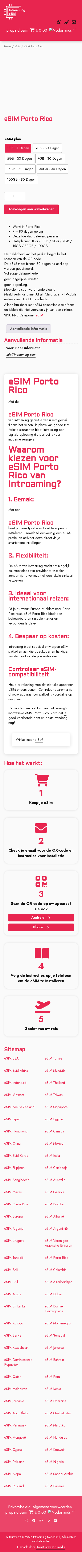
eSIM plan (13, 139)
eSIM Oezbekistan (58, 1413)
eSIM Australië (55, 1180)
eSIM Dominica (55, 1401)
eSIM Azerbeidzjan (58, 1282)
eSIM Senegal (55, 1335)
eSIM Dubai (53, 1294)
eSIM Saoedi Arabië (59, 1474)
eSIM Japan (12, 1119)
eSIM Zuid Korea (16, 1155)
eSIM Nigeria (54, 1461)
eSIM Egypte (54, 1119)
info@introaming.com (21, 354)
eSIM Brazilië (54, 1204)
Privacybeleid (19, 1507)
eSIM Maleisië (55, 1070)
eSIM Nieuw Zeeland (19, 1107)
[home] (14, 11)
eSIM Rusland (14, 1486)
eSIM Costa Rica (16, 1204)
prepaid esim (17, 30)
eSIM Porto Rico (56, 1257)
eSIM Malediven (15, 1388)
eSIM (18, 46)
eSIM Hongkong (16, 1131)
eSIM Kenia (53, 1388)
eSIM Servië (12, 1335)
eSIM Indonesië (15, 1082)
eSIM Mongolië (15, 1437)
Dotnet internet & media (50, 1547)
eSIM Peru (52, 1376)
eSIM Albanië (54, 1216)
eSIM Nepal (12, 1474)
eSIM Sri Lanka (14, 1306)
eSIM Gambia (54, 1192)
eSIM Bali (11, 1269)
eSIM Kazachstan (16, 1347)
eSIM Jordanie (14, 1401)
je (65, 713)
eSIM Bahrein (54, 1359)
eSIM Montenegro (58, 1323)
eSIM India (52, 1155)
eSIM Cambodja (56, 1167)
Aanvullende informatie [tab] (28, 328)
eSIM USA (11, 1058)
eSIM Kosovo (13, 1323)
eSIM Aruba (12, 1294)
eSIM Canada (54, 1131)
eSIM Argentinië (56, 1228)
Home (7, 46)
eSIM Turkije (53, 1058)
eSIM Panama (54, 1486)
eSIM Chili (11, 1282)
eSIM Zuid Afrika (16, 1070)
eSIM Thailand (55, 1082)
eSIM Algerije (14, 1228)
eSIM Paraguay (15, 1425)
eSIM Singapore (56, 1107)
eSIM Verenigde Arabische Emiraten (58, 1243)
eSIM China (12, 1143)
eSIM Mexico (54, 1143)
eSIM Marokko (55, 1425)
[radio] (18, 148)
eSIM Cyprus (13, 1449)
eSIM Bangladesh (16, 1180)
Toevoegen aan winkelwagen (31, 209)
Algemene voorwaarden (52, 1507)
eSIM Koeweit (55, 1449)
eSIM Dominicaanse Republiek (18, 1362)
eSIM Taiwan (54, 1094)
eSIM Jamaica (54, 1347)
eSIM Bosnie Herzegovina (54, 1309)
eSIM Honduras (56, 1437)
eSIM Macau (13, 1192)
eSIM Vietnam (14, 1094)
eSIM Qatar (12, 1376)
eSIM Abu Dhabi (16, 1413)
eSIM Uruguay (14, 1240)
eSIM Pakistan (14, 1461)
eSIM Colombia (55, 1269)
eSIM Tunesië (14, 1257)
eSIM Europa (13, 1216)
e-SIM (39, 739)
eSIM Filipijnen (14, 1167)
